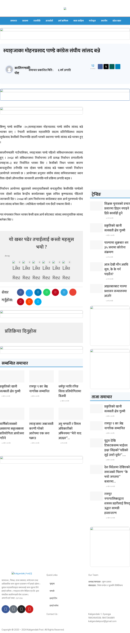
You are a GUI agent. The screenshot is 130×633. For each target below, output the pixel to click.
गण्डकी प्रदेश (65, 379)
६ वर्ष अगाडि (109, 257)
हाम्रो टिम (53, 598)
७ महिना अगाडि (64, 401)
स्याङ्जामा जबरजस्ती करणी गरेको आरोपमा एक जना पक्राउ (41, 431)
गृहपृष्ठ (52, 583)
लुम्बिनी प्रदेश (36, 379)
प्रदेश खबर (117, 21)
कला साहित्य (78, 21)
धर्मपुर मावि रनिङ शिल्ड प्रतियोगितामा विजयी (69, 391)
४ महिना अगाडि (110, 486)
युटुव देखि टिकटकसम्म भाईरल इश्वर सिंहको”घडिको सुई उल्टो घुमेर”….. (116, 448)
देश (4, 379)
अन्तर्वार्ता (49, 21)
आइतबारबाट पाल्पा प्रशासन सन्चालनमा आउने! (115, 291)
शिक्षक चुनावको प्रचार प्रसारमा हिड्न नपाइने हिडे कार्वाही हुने (117, 208)
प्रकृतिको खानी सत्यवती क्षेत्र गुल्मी (10, 389)
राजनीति (36, 21)
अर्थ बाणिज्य (63, 21)
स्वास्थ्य (25, 21)
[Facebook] (6, 609)
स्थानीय (104, 21)
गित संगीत (64, 417)
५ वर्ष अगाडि (109, 301)
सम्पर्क (52, 591)
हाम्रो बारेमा (54, 605)
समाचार (13, 21)
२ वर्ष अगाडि (63, 443)
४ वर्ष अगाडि (109, 218)
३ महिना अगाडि (34, 396)
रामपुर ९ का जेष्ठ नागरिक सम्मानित (39, 389)
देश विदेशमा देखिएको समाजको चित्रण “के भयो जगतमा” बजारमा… (117, 474)
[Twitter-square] (13, 609)
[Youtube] (29, 609)
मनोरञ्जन (92, 21)
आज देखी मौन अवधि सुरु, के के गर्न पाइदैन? (116, 269)
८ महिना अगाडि (34, 443)
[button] (20, 292)
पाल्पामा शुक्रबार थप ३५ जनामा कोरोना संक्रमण (116, 247)
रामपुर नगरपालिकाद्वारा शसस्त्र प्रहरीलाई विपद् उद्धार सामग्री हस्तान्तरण (117, 503)
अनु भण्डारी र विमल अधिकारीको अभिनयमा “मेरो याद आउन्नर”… (69, 431)
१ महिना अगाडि (5, 396)
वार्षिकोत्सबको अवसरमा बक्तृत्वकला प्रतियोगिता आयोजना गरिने (12, 431)
